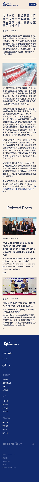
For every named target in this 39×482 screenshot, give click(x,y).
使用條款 (4, 464)
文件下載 (5, 433)
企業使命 (5, 401)
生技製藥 (5, 390)
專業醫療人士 (6, 383)
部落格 (4, 429)
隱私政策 (4, 458)
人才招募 (5, 408)
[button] (31, 444)
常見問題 (5, 411)
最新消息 (5, 422)
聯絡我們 (5, 405)
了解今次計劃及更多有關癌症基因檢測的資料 (19, 189)
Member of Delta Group (9, 467)
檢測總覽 (5, 380)
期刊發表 (5, 426)
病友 (3, 386)
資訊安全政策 (6, 461)
